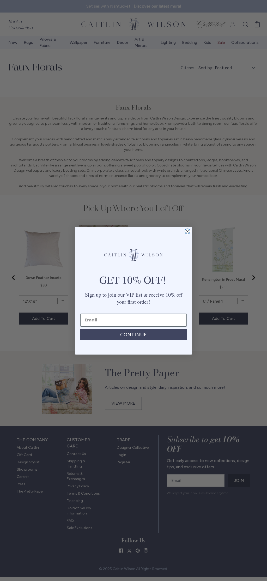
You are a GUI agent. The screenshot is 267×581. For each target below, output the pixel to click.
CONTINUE (133, 334)
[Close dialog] (187, 231)
